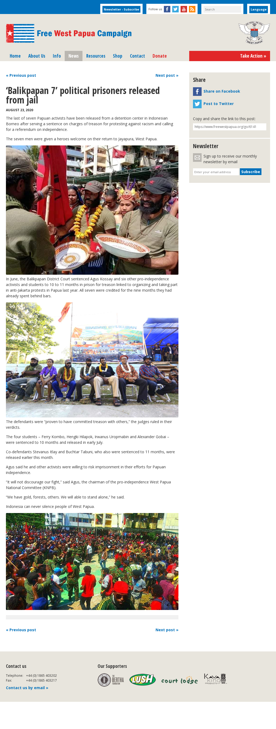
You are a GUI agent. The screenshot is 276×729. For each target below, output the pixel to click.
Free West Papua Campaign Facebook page (167, 9)
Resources (95, 56)
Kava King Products (218, 680)
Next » (167, 75)
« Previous (21, 75)
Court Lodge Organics (180, 680)
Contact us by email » (27, 687)
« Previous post (21, 629)
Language (259, 9)
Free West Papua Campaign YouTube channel (184, 9)
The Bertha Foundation (111, 680)
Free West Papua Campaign (69, 33)
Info (57, 56)
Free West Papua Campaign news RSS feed (192, 9)
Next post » (167, 629)
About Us (36, 56)
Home (15, 56)
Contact (137, 56)
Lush (142, 680)
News (73, 56)
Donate (160, 56)
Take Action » (253, 56)
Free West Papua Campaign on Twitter (175, 9)
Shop (117, 56)
